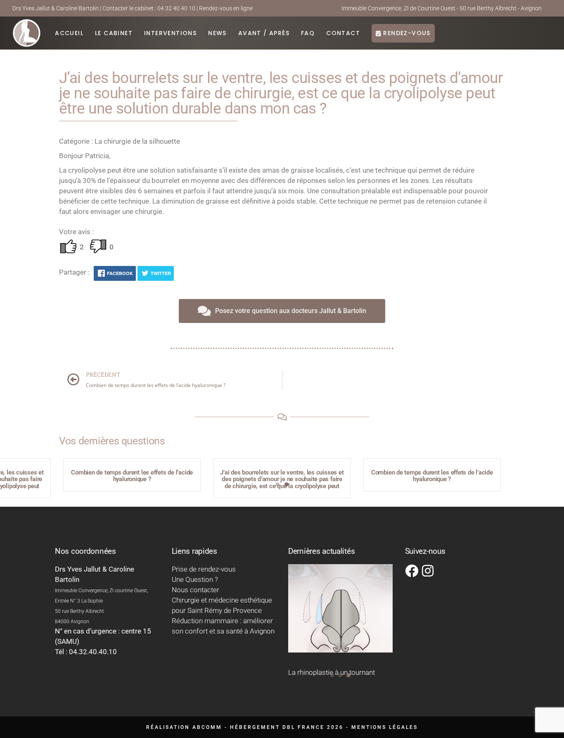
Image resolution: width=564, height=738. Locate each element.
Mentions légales (384, 727)
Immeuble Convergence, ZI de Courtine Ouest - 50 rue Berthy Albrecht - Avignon (441, 8)
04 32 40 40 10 (176, 8)
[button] (277, 484)
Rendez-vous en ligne (226, 8)
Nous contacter (195, 590)
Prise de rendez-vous (204, 569)
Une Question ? (195, 579)
